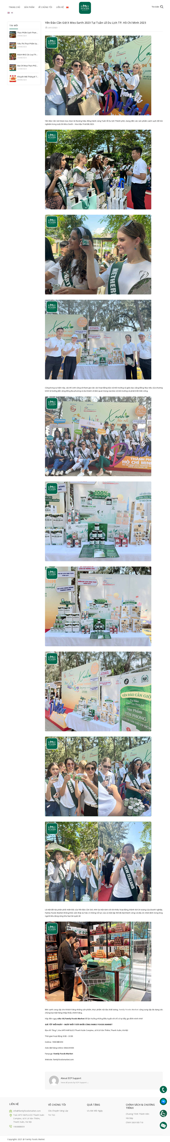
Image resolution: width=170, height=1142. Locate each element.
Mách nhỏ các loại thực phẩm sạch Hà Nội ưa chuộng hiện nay (27, 54)
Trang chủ (14, 7)
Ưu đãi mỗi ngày (95, 1110)
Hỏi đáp (129, 1118)
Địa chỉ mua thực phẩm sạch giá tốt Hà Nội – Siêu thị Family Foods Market (27, 65)
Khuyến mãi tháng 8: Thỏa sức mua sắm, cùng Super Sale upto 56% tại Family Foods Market (27, 76)
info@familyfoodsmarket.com (27, 1111)
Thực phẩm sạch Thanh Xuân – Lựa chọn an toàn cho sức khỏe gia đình (27, 32)
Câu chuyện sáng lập (58, 1110)
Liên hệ (60, 7)
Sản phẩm (29, 7)
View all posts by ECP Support (75, 1082)
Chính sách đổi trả (134, 1122)
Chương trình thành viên (137, 1114)
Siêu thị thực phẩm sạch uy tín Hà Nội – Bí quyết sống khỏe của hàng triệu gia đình (27, 43)
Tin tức (51, 1115)
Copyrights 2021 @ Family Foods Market (26, 1139)
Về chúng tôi (45, 7)
